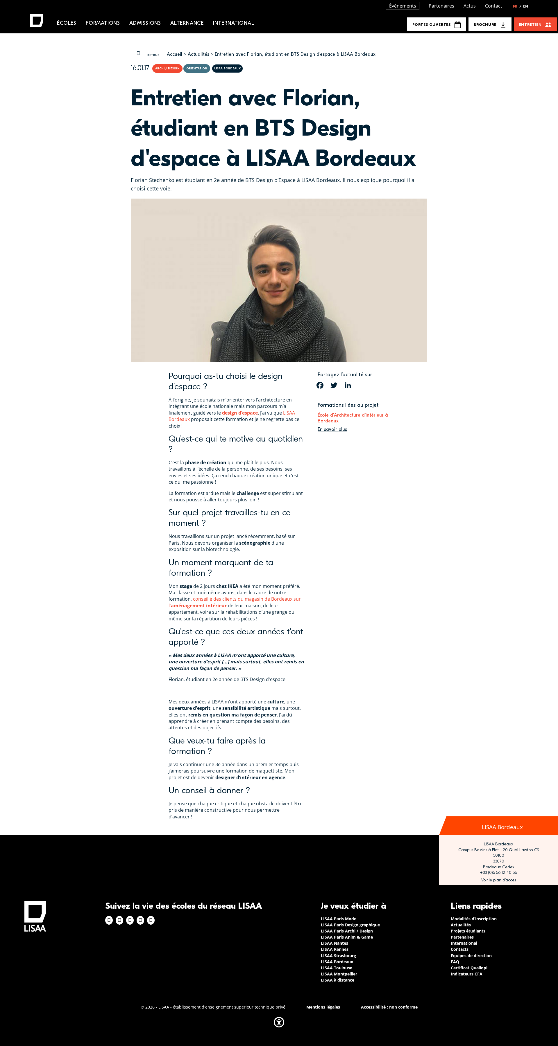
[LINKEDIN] (348, 385)
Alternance (187, 23)
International (233, 23)
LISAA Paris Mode (338, 918)
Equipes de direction (471, 955)
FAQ (455, 961)
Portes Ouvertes (431, 24)
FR (517, 6)
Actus (470, 6)
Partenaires (441, 6)
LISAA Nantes (334, 943)
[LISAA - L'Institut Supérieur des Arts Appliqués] (35, 916)
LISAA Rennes (334, 949)
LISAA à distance (337, 980)
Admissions (145, 23)
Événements (402, 6)
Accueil (174, 54)
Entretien (530, 24)
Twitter (140, 920)
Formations (103, 23)
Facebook (109, 920)
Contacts (459, 949)
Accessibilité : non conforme (389, 1007)
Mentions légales (323, 1007)
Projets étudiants (468, 931)
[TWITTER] (334, 385)
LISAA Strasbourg (338, 955)
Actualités (198, 54)
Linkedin (130, 920)
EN (525, 6)
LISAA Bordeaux (337, 961)
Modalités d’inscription (474, 918)
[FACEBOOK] (320, 385)
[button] (279, 1022)
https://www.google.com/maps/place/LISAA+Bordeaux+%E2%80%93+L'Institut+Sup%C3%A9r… (498, 880)
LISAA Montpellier (339, 974)
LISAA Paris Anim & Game (347, 937)
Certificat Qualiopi (469, 968)
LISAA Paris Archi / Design (347, 931)
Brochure (485, 24)
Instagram (119, 920)
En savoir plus (332, 429)
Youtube (151, 920)
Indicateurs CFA (466, 974)
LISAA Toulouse (336, 968)
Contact (493, 6)
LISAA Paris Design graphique (350, 925)
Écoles (66, 23)
